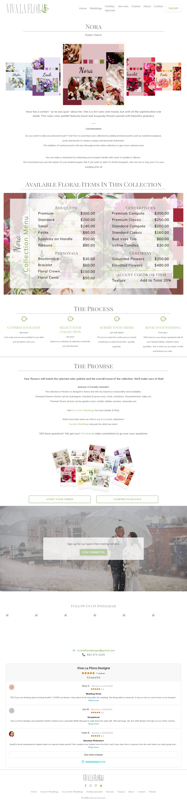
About (147, 6)
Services (123, 6)
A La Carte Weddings (72, 791)
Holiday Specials (110, 8)
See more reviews (93, 755)
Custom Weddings (79, 424)
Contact (158, 6)
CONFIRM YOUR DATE (127, 499)
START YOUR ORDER (59, 499)
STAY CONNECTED (93, 552)
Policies (152, 791)
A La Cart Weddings (83, 410)
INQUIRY (174, 8)
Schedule (85, 433)
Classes (135, 6)
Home (83, 8)
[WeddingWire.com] (93, 762)
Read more (93, 700)
